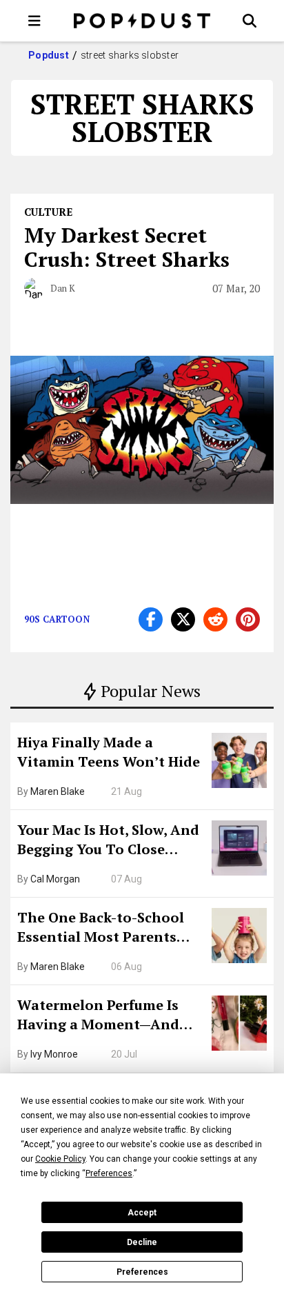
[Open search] (249, 20)
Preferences (142, 1272)
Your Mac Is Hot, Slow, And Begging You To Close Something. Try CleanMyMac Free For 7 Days (108, 841)
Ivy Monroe (54, 1054)
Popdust (48, 55)
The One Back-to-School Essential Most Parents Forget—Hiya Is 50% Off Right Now (100, 928)
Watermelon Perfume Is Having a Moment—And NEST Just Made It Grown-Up (105, 1016)
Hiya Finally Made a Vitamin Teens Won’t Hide (108, 752)
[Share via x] (183, 619)
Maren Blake (57, 791)
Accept (142, 1213)
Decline (142, 1242)
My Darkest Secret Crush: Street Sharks (127, 247)
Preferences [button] (108, 1173)
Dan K (62, 288)
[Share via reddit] (215, 619)
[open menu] (34, 20)
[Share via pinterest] (248, 619)
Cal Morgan (55, 879)
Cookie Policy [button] (60, 1159)
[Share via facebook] (151, 619)
